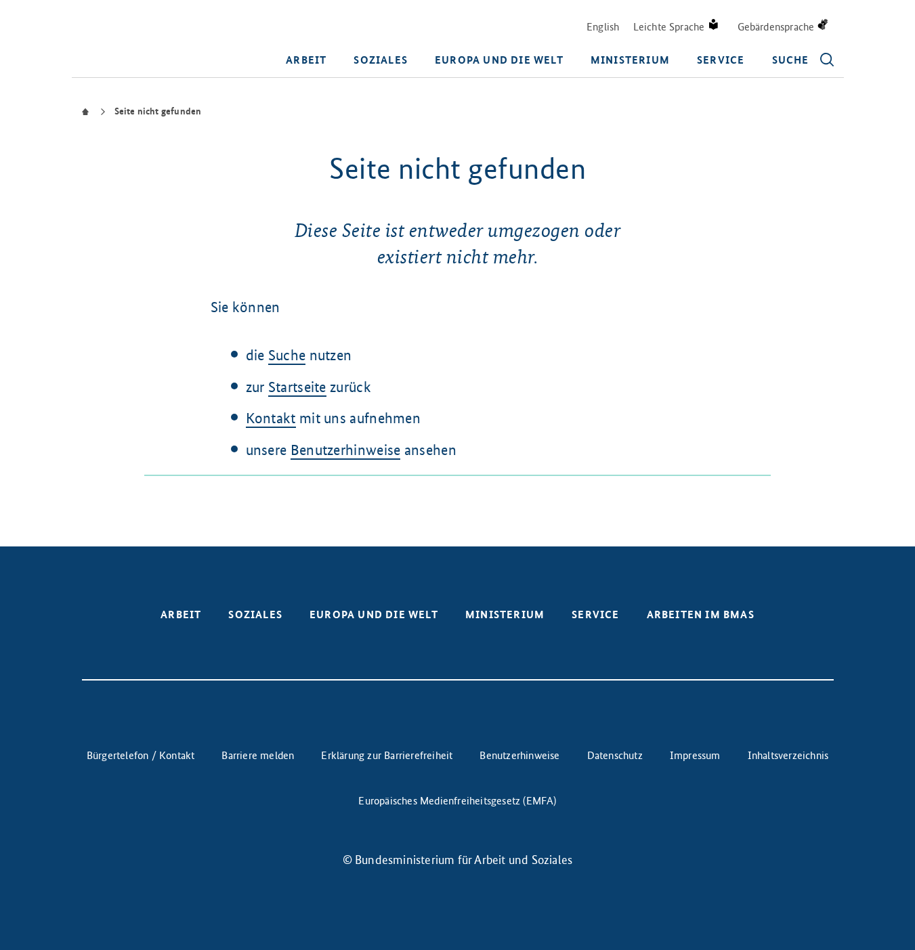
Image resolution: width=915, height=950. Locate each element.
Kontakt (271, 418)
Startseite (297, 387)
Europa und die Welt (499, 59)
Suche (287, 355)
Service (720, 59)
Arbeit (306, 59)
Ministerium (630, 59)
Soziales (381, 59)
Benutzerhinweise (346, 449)
